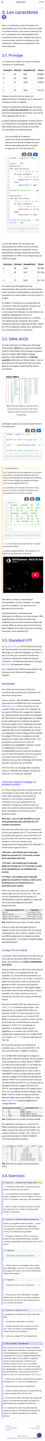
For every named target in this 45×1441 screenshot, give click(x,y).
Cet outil (6, 544)
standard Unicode (12, 646)
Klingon (7, 664)
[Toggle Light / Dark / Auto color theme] (40, 2)
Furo (26, 1436)
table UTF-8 (12, 706)
